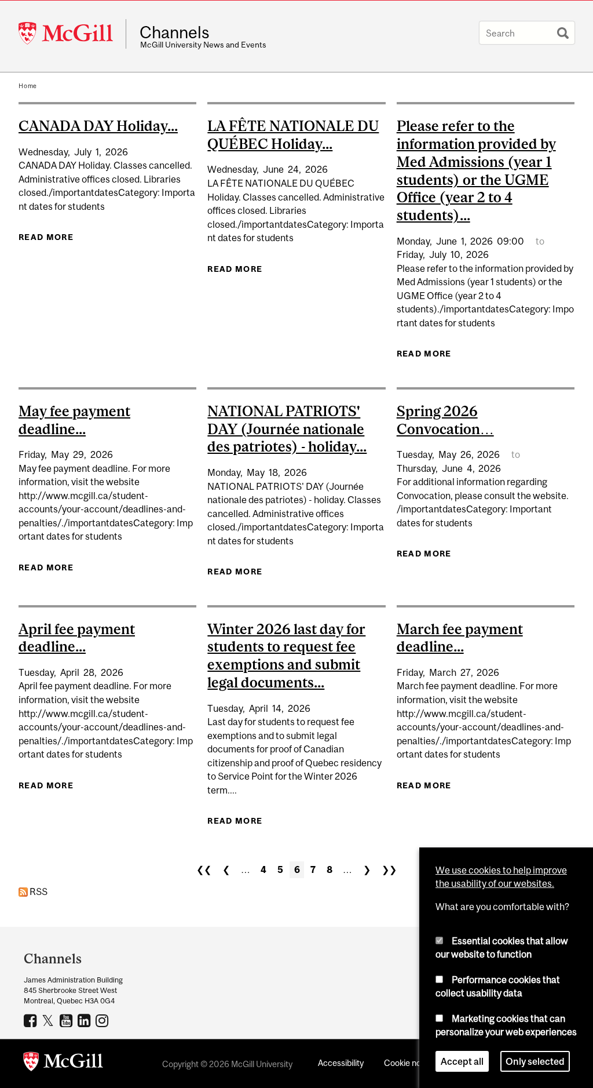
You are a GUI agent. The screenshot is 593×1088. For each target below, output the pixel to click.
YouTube (67, 1020)
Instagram (103, 1020)
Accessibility (341, 1063)
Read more (46, 237)
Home (28, 85)
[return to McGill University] (63, 1063)
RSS (37, 891)
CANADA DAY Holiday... (98, 126)
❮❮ (203, 869)
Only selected (535, 1061)
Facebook (31, 1020)
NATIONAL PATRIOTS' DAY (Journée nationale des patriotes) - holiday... (287, 429)
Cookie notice (409, 1063)
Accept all (462, 1061)
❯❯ (389, 869)
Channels (175, 32)
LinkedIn (85, 1020)
